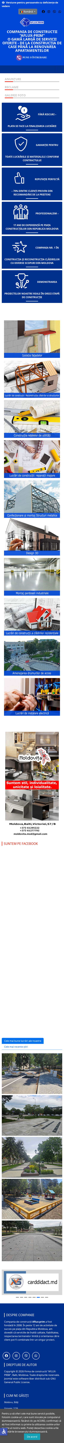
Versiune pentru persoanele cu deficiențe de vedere (30, 4)
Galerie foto (15, 95)
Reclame (11, 87)
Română (28, 11)
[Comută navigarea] (58, 69)
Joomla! (8, 1378)
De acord (32, 1436)
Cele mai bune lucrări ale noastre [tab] (22, 1041)
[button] (43, 11)
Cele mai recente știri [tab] (16, 1046)
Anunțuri (13, 79)
